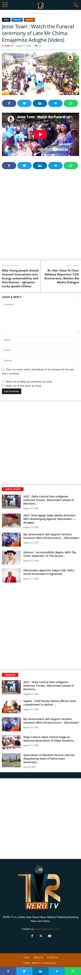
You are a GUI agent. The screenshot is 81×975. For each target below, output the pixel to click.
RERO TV (9, 45)
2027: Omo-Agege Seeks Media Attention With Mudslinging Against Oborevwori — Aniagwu (49, 519)
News (13, 13)
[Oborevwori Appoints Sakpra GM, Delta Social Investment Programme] (11, 575)
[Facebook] (32, 936)
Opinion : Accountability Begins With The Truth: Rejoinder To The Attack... (49, 554)
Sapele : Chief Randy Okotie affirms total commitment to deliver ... (49, 702)
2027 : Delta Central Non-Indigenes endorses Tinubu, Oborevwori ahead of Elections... (48, 500)
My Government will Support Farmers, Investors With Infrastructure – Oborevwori (51, 536)
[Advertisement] (40, 215)
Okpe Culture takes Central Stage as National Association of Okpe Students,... (49, 738)
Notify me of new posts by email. (24, 385)
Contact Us (52, 957)
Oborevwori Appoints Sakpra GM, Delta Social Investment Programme (48, 572)
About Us (38, 957)
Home (4, 13)
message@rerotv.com (47, 929)
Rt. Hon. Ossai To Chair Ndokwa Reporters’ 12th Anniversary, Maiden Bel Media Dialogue (61, 276)
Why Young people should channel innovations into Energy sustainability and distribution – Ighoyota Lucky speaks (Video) (20, 278)
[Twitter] (41, 936)
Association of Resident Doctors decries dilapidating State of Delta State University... (49, 758)
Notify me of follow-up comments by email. (29, 381)
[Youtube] (49, 936)
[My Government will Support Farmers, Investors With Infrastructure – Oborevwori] (11, 539)
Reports (29, 20)
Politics (17, 20)
